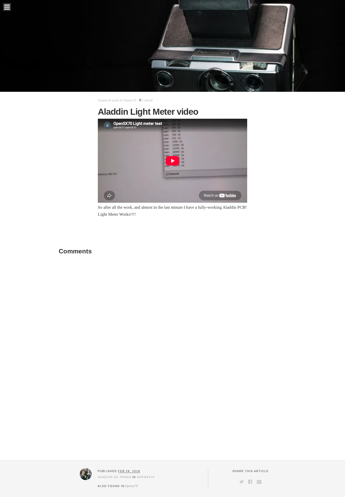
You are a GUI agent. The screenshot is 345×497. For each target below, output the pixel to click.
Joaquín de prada (108, 100)
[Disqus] (172, 307)
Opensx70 (129, 100)
